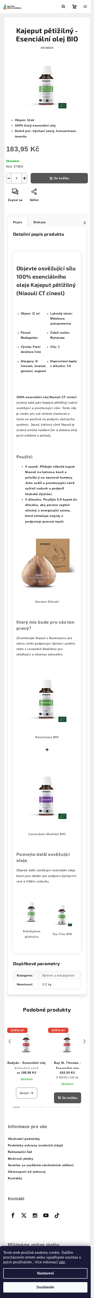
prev (9, 1041)
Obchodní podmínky (24, 1139)
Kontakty (15, 1178)
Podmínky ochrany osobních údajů (35, 1145)
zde (62, 1262)
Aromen (47, 47)
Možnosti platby (20, 1158)
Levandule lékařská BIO (47, 834)
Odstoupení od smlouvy (27, 1171)
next (84, 1041)
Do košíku (61, 178)
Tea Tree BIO (62, 934)
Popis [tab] (17, 222)
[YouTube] (46, 1215)
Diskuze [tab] (39, 222)
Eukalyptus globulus (32, 933)
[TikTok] (57, 1215)
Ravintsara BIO (47, 737)
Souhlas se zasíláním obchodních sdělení (41, 1165)
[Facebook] (13, 1215)
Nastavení (45, 1273)
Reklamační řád (20, 1152)
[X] (24, 1215)
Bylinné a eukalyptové (58, 975)
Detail (24, 1093)
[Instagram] (35, 1215)
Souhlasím (45, 1287)
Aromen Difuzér (47, 601)
